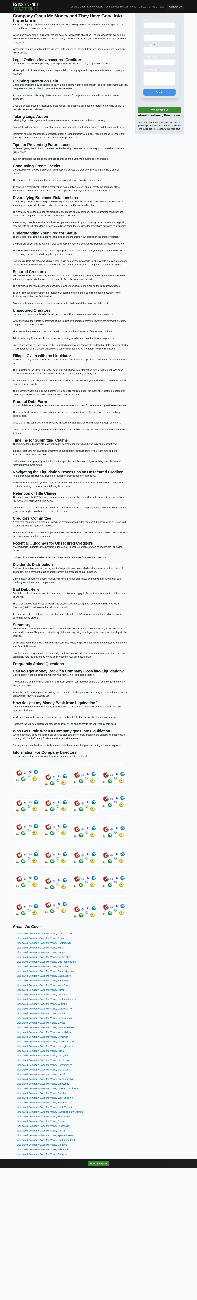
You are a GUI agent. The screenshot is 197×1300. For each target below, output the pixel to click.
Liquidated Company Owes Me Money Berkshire (42, 966)
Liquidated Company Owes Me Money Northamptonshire (47, 999)
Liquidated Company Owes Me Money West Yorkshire (45, 1097)
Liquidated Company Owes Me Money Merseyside (43, 1116)
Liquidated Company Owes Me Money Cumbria (42, 1144)
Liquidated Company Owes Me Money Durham (41, 1130)
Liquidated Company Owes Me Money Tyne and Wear (45, 1135)
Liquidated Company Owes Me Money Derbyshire (43, 1055)
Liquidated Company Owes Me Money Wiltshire (42, 1004)
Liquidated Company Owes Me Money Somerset (42, 1036)
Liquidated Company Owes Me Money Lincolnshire (43, 1060)
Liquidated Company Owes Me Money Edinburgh (42, 1149)
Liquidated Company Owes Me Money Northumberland (46, 1140)
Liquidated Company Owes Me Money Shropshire (43, 1083)
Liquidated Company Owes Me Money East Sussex (44, 975)
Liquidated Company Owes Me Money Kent (40, 947)
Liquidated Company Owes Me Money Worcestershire (45, 1041)
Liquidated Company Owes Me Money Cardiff (41, 1074)
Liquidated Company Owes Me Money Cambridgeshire (46, 971)
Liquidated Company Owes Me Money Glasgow (42, 1154)
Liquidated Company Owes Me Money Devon (41, 1121)
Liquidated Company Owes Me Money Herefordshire (44, 1065)
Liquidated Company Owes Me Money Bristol (40, 1051)
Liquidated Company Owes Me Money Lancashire (43, 1126)
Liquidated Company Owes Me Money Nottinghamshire (46, 1046)
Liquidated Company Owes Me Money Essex (40, 938)
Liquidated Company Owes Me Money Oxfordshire (43, 994)
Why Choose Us (159, 109)
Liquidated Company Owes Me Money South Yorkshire (45, 1079)
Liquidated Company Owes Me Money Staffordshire (44, 1069)
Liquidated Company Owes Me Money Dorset (41, 1022)
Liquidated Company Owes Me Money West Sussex (44, 985)
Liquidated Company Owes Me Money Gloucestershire (45, 1027)
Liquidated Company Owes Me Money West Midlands (45, 1032)
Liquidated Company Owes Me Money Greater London (45, 933)
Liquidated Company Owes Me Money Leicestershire (45, 1018)
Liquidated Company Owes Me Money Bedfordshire (44, 957)
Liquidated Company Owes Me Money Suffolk (41, 990)
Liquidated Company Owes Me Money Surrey (41, 952)
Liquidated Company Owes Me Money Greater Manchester (48, 1088)
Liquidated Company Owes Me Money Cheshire (42, 1093)
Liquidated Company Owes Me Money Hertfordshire (44, 943)
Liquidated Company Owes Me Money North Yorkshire (45, 1107)
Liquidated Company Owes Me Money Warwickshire (44, 1008)
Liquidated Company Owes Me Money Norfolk (41, 1013)
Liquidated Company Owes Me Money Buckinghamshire (46, 961)
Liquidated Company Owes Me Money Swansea (42, 1102)
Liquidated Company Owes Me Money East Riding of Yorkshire (50, 1112)
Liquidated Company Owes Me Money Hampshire (43, 980)
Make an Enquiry (98, 1163)
